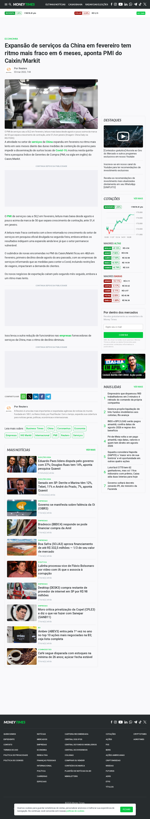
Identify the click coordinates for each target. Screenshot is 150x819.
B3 (39, 627)
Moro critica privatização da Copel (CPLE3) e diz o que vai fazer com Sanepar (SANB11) (66, 613)
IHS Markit (26, 435)
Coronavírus (64, 428)
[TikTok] (140, 722)
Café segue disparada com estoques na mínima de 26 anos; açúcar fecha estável (65, 655)
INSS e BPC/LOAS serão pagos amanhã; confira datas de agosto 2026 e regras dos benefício (124, 426)
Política (42, 562)
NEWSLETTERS (71, 776)
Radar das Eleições (96, 4)
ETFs (108, 781)
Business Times (35, 428)
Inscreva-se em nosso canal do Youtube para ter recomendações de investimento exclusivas (122, 167)
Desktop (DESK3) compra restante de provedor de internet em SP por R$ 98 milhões (62, 591)
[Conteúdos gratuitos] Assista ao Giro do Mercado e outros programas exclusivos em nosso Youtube (123, 153)
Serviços (78, 435)
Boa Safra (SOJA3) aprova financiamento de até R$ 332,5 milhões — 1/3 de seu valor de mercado (66, 547)
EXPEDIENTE (9, 739)
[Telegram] (135, 4)
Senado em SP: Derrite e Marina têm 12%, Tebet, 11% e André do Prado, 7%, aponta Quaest (65, 486)
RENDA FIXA (42, 755)
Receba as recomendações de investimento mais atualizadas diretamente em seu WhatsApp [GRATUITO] (119, 183)
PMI (55, 435)
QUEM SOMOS (10, 734)
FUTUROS (110, 771)
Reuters (23, 68)
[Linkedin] (125, 4)
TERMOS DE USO (11, 750)
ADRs (108, 776)
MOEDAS (110, 766)
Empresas (11, 435)
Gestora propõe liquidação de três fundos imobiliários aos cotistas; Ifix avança (124, 412)
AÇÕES (109, 739)
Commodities (44, 649)
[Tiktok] (140, 4)
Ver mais (138, 387)
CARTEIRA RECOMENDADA (76, 734)
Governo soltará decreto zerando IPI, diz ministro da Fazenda (122, 485)
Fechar (126, 809)
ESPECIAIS (41, 781)
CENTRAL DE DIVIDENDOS (76, 750)
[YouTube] (121, 4)
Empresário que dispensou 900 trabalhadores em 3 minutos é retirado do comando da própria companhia (125, 398)
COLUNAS (69, 755)
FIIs (107, 744)
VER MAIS (138, 198)
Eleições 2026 (44, 457)
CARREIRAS (42, 776)
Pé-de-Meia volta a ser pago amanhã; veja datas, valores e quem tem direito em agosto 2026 (124, 441)
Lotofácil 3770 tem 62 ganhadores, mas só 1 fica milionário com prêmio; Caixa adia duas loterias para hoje (123, 472)
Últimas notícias (55, 4)
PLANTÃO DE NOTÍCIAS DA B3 (78, 771)
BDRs (108, 750)
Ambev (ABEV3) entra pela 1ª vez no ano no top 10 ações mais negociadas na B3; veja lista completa (65, 635)
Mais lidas (112, 387)
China (50, 428)
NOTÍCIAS (41, 734)
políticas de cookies (75, 811)
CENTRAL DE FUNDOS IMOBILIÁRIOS (81, 744)
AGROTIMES (138, 739)
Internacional (42, 435)
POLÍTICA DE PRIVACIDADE (16, 755)
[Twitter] (144, 4)
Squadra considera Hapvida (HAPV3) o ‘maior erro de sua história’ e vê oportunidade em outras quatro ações (124, 457)
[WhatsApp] (130, 4)
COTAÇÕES (111, 734)
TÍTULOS (110, 787)
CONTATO (8, 744)
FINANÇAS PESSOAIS (46, 760)
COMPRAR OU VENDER (75, 760)
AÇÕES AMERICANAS (115, 755)
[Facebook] (111, 4)
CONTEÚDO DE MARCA (75, 766)
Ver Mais (91, 450)
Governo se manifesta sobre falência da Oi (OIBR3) (66, 506)
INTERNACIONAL (44, 766)
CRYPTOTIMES (139, 734)
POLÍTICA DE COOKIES (13, 760)
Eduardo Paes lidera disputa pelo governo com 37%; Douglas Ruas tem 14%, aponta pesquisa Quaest (66, 464)
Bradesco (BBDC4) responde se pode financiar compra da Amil (62, 526)
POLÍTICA (41, 771)
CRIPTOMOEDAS (113, 760)
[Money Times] (24, 4)
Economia (11, 38)
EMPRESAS (42, 744)
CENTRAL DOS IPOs (73, 739)
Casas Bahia (75, 4)
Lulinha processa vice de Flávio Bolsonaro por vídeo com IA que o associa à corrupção (66, 569)
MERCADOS (42, 739)
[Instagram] (115, 4)
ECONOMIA (42, 750)
